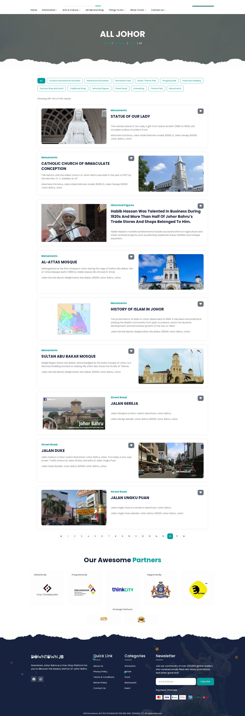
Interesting (139, 82)
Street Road (121, 82)
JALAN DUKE (53, 445)
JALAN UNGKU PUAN (130, 492)
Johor (132, 37)
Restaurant (131, 676)
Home (34, 4)
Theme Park (157, 82)
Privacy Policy (100, 665)
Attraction (119, 37)
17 (177, 530)
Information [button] (49, 4)
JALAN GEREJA (124, 397)
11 (136, 530)
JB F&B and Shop (94, 4)
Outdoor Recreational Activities (64, 75)
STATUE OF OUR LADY (130, 110)
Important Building (192, 75)
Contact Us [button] (157, 4)
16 (170, 530)
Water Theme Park (146, 75)
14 (156, 530)
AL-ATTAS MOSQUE (59, 256)
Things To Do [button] (116, 4)
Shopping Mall (169, 75)
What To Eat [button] (137, 4)
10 (129, 530)
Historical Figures (100, 82)
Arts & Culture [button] (71, 4)
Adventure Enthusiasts (98, 75)
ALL (41, 75)
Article (128, 665)
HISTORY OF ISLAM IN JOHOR (137, 303)
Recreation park (123, 75)
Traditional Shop (78, 82)
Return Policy (100, 676)
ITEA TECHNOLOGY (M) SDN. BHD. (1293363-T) (122, 707)
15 (163, 530)
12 (143, 530)
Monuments (175, 82)
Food (127, 671)
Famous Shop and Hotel (51, 82)
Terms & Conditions (103, 671)
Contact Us (99, 682)
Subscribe (205, 675)
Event (127, 682)
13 (149, 530)
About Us (98, 660)
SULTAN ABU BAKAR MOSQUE (68, 350)
